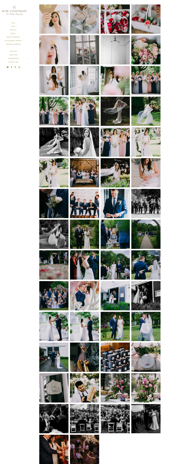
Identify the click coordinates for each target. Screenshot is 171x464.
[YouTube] (15, 67)
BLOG (13, 26)
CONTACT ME (13, 62)
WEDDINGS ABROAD (13, 44)
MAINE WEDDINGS (13, 37)
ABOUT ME (13, 55)
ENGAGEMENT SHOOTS (13, 40)
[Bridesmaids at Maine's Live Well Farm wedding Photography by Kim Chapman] (53, 111)
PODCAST (13, 30)
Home (13, 23)
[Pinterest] (11, 67)
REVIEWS (13, 51)
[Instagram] (7, 67)
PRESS (13, 33)
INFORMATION (13, 58)
